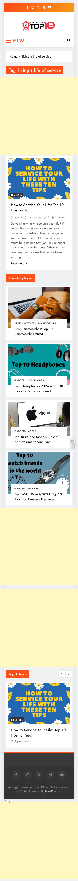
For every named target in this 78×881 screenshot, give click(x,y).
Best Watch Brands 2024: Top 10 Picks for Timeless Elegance (38, 497)
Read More (17, 263)
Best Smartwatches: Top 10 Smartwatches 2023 (33, 331)
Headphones (36, 380)
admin (18, 217)
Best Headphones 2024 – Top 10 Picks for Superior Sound (38, 388)
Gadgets (20, 380)
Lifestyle (16, 195)
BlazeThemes (53, 791)
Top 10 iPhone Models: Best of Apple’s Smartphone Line (36, 439)
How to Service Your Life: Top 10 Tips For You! (38, 732)
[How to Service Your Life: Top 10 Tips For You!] (39, 178)
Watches (33, 488)
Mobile (32, 431)
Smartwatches (47, 323)
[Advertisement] (39, 546)
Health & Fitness (25, 323)
